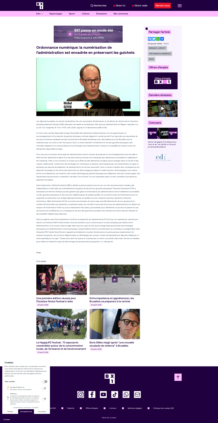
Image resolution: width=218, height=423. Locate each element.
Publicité (70, 408)
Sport (72, 13)
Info (38, 13)
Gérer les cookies (109, 417)
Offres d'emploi (92, 408)
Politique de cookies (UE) (163, 408)
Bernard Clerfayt (157, 48)
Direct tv (120, 5)
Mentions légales (135, 408)
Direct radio (141, 5)
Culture (85, 13)
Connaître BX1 (50, 408)
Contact (112, 408)
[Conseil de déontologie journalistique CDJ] (162, 157)
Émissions (101, 13)
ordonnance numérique (160, 53)
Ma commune (121, 13)
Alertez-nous (162, 5)
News (151, 59)
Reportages (56, 13)
